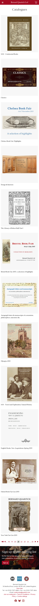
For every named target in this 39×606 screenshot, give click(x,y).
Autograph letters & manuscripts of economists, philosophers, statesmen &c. (17, 316)
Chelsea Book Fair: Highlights (11, 141)
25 (32, 542)
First (3, 542)
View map (19, 588)
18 (9, 542)
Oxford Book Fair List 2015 (10, 492)
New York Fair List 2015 (9, 535)
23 (25, 542)
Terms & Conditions (23, 594)
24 (28, 542)
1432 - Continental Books (9, 54)
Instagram (23, 601)
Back (5, 542)
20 (15, 542)
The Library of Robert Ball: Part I (12, 228)
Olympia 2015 (6, 361)
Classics (3, 98)
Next (36, 542)
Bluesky (19, 601)
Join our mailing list (10, 594)
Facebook (16, 601)
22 (21, 542)
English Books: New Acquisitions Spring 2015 (16, 448)
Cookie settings (22, 596)
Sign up (5, 563)
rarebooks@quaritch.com (22, 592)
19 (12, 542)
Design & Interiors (7, 185)
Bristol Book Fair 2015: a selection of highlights (17, 272)
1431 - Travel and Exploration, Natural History (16, 405)
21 (18, 542)
